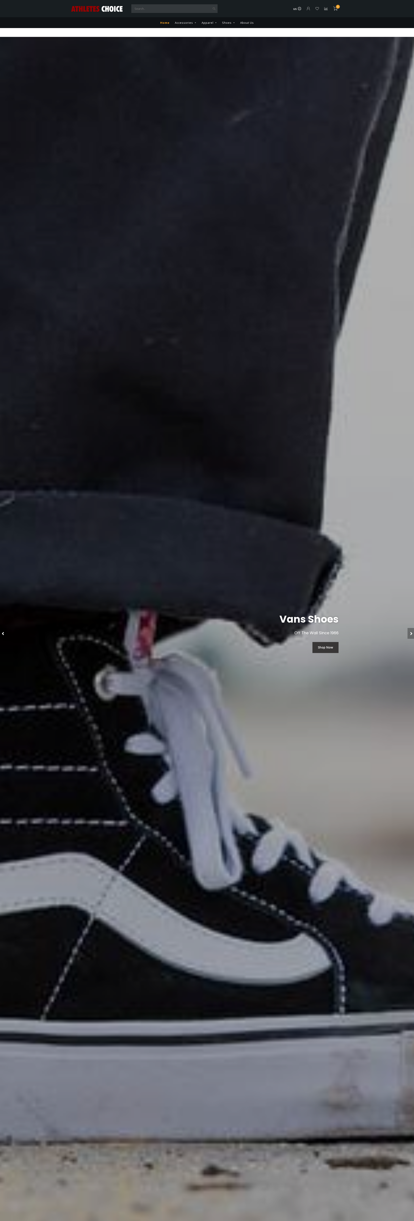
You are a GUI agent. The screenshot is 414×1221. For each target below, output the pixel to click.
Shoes (227, 23)
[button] (3, 633)
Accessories (184, 23)
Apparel (207, 23)
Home (164, 23)
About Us (247, 23)
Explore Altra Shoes (318, 647)
